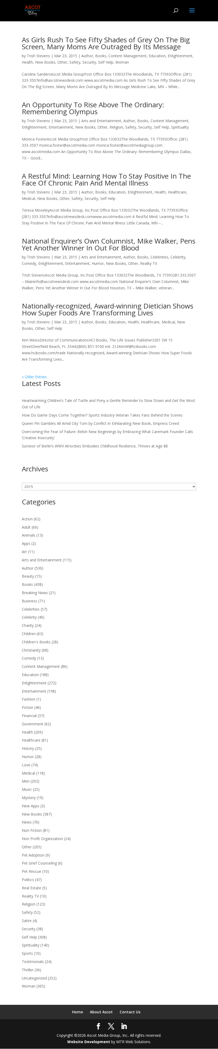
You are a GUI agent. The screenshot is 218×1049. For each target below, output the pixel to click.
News (27, 822)
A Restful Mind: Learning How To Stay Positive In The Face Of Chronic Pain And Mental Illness (106, 179)
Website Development (88, 1041)
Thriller (27, 969)
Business (29, 600)
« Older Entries (34, 376)
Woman (122, 62)
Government (32, 723)
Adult (26, 527)
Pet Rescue (31, 871)
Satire (27, 920)
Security (89, 62)
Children (29, 633)
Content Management (127, 55)
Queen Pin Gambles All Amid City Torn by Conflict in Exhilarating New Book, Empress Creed (100, 423)
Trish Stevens (38, 55)
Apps (26, 543)
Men (26, 781)
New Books (45, 62)
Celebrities (159, 257)
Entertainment (61, 127)
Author (87, 55)
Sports (27, 953)
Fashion (28, 699)
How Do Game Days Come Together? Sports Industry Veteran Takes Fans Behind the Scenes (102, 415)
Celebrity (177, 257)
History (28, 748)
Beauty (28, 576)
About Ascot (101, 1011)
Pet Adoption (33, 855)
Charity (28, 625)
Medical (28, 198)
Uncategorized (34, 978)
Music (27, 789)
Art (24, 551)
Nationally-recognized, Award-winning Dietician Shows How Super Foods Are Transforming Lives (107, 309)
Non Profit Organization (42, 838)
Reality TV (148, 263)
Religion (116, 127)
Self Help (105, 62)
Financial (29, 715)
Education (157, 55)
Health (27, 62)
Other (62, 62)
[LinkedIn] (124, 1026)
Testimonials (33, 961)
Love (26, 764)
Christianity (31, 650)
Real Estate (31, 887)
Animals (28, 535)
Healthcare (177, 192)
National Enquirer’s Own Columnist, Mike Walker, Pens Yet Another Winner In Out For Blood (108, 244)
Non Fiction (32, 830)
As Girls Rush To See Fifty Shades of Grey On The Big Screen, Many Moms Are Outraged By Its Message (106, 43)
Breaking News (35, 592)
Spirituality (180, 127)
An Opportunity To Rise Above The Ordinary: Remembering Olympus (93, 108)
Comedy (29, 263)
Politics (28, 879)
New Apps (30, 805)
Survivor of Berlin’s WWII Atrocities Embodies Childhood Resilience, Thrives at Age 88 (95, 446)
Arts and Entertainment (101, 120)
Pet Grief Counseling (39, 863)
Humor (98, 263)
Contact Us (130, 1011)
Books (100, 55)
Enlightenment (180, 55)
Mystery (29, 797)
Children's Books (36, 641)
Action (27, 518)
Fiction (27, 707)
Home (77, 1011)
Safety (74, 62)
